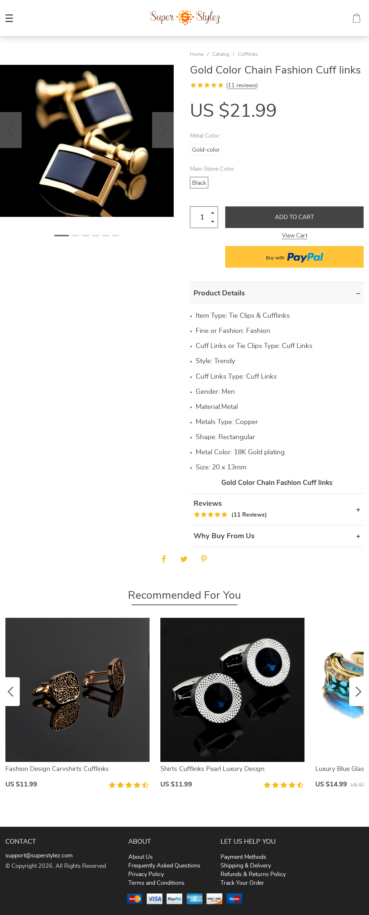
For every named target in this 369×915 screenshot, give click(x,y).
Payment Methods (243, 857)
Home (197, 54)
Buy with (275, 258)
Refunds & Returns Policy (253, 874)
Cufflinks (248, 54)
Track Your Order (242, 883)
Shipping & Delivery (246, 866)
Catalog (220, 54)
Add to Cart (294, 217)
